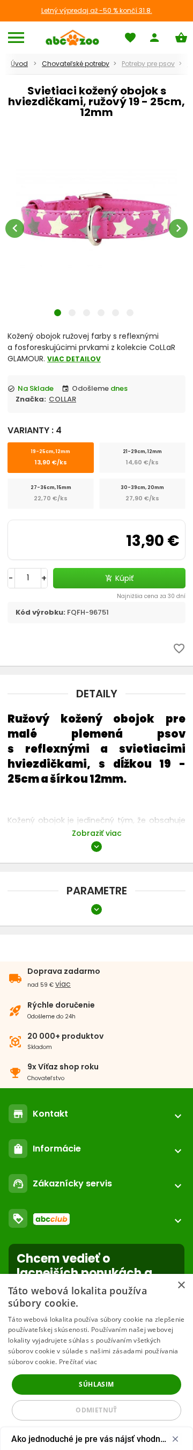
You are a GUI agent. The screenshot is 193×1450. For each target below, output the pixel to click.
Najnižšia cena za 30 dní (151, 596)
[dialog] (96, 1362)
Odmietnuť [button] (96, 1410)
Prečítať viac (78, 1361)
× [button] (181, 1285)
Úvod (19, 63)
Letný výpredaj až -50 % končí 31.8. (96, 10)
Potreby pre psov (148, 63)
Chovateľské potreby (75, 63)
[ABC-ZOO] (72, 38)
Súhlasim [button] (96, 1384)
